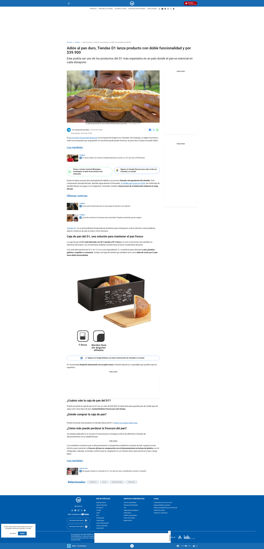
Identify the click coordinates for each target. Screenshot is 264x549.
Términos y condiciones (161, 512)
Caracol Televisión (101, 505)
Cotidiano (77, 42)
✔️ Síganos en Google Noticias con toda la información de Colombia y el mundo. (115, 358)
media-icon (132, 546)
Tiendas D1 (71, 228)
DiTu (97, 515)
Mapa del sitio (128, 520)
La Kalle (98, 510)
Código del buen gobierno (131, 510)
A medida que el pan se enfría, (133, 183)
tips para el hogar (117, 482)
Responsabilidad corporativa (162, 505)
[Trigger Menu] (68, 3)
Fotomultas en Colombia (105, 8)
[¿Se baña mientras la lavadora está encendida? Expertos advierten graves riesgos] (72, 217)
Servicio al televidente (130, 502)
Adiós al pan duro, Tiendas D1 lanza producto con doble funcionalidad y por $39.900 (106, 42)
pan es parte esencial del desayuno (83, 138)
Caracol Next (100, 528)
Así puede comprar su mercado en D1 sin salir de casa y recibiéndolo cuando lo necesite (114, 471)
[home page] (132, 3)
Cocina (104, 482)
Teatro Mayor (100, 520)
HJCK (98, 512)
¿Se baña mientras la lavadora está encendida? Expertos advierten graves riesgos (111, 218)
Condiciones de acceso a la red (163, 502)
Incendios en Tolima (120, 8)
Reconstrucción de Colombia (136, 8)
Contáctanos (127, 512)
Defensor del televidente (131, 505)
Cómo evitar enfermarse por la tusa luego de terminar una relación (106, 206)
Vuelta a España (152, 8)
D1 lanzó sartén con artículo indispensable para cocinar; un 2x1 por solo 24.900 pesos (113, 158)
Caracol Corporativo (102, 525)
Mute (178, 546)
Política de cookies (159, 510)
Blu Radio (69, 42)
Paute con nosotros (129, 518)
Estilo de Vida (83, 468)
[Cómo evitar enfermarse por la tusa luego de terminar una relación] (72, 206)
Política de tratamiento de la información (165, 507)
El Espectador (100, 518)
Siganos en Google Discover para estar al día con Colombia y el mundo (138, 170)
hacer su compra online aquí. (126, 423)
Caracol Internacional (102, 523)
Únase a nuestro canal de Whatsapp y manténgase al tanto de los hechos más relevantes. (88, 171)
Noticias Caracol (101, 502)
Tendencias (131, 482)
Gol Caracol (99, 507)
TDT (125, 507)
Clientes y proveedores (130, 515)
